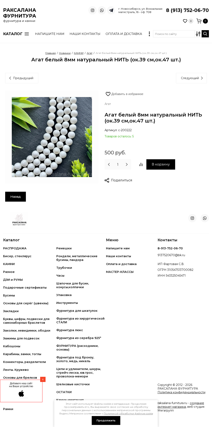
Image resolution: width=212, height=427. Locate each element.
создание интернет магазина (181, 405)
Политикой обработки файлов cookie (128, 413)
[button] (195, 21)
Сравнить (140, 164)
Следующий (190, 78)
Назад (15, 197)
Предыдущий (23, 78)
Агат (108, 104)
